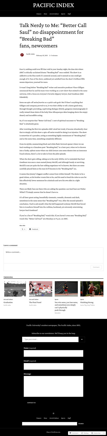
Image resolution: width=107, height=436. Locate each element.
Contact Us (31, 402)
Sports (56, 299)
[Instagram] (53, 413)
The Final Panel (35, 302)
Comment (96, 267)
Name (30, 348)
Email (30, 361)
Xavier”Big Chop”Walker (87, 305)
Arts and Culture (8, 299)
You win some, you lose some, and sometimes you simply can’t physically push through (66, 306)
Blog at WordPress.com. (53, 432)
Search (81, 423)
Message (27, 374)
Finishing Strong (86, 302)
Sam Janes (57, 313)
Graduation (8, 302)
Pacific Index (53, 4)
